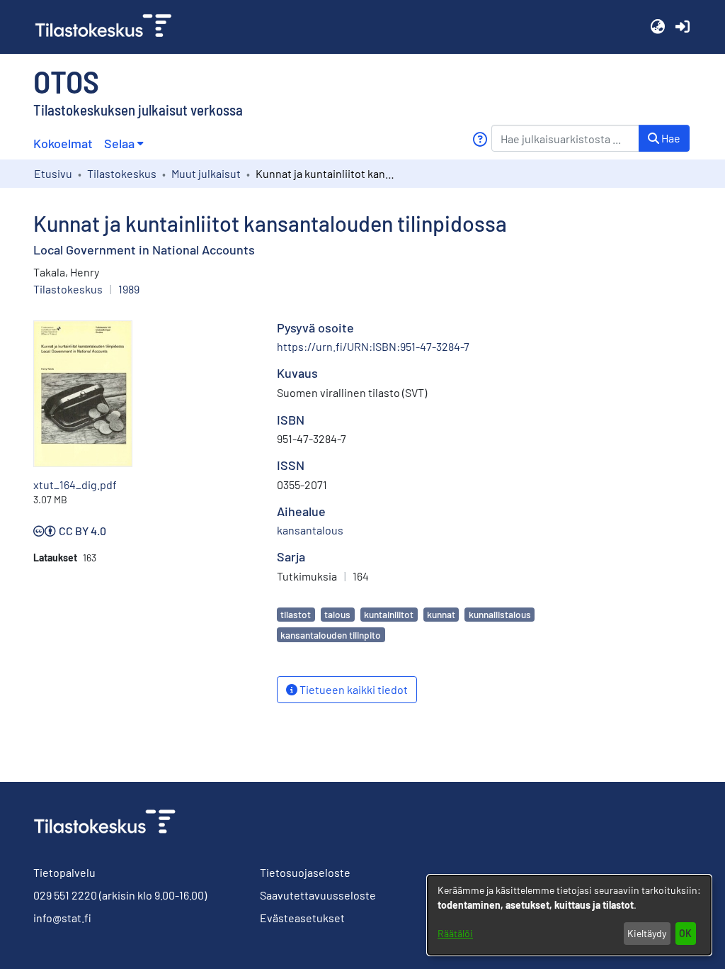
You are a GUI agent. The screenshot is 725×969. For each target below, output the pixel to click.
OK (685, 933)
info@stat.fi (62, 917)
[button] (657, 26)
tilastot (295, 614)
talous (337, 614)
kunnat (441, 614)
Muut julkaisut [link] (206, 173)
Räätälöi (455, 933)
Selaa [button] (119, 143)
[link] (109, 27)
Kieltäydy (646, 933)
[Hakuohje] (480, 139)
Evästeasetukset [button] (302, 917)
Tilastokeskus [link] (121, 173)
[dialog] (569, 915)
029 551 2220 (65, 895)
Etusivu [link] (53, 173)
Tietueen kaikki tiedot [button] (352, 689)
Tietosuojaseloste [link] (305, 872)
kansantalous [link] (310, 530)
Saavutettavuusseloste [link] (318, 895)
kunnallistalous (500, 614)
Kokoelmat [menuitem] (63, 143)
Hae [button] (669, 138)
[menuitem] (123, 143)
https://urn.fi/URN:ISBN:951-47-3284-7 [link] (373, 346)
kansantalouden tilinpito (330, 635)
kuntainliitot (388, 614)
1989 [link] (128, 289)
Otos (66, 81)
